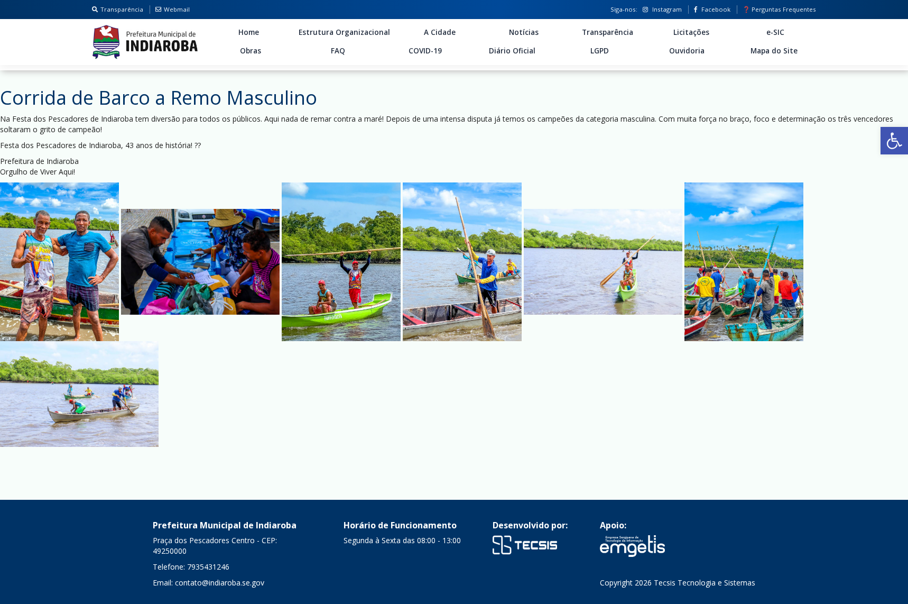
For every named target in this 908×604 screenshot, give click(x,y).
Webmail (177, 9)
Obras (250, 51)
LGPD (599, 51)
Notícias (524, 32)
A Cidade (440, 32)
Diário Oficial (512, 51)
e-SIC (775, 32)
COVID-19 (425, 51)
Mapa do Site (774, 51)
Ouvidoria (687, 51)
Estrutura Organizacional (344, 32)
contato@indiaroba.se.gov (219, 583)
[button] (894, 140)
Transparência (121, 9)
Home (248, 32)
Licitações (691, 32)
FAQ (338, 51)
